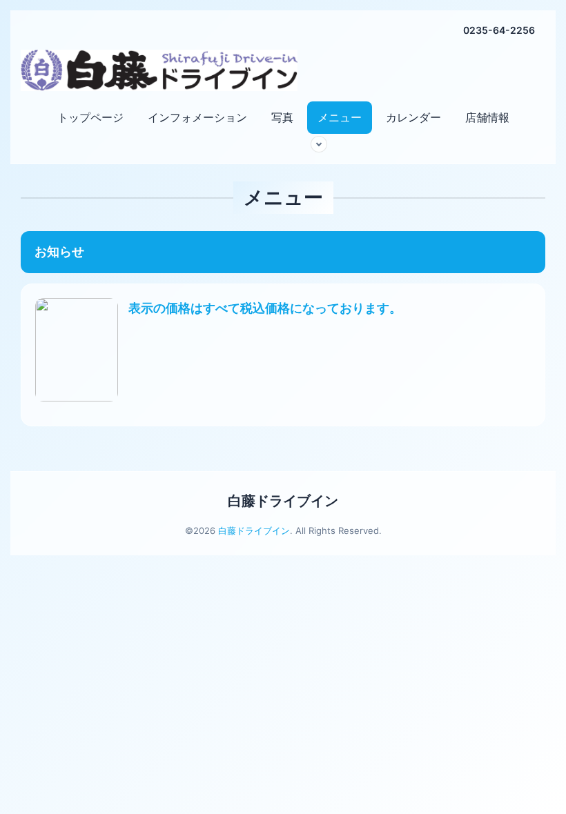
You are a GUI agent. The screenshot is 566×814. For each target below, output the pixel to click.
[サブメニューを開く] (319, 144)
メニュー (340, 117)
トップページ (90, 117)
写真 (282, 117)
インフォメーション (197, 117)
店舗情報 (487, 117)
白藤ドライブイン (283, 501)
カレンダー (413, 117)
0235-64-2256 (499, 30)
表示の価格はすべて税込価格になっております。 (265, 308)
